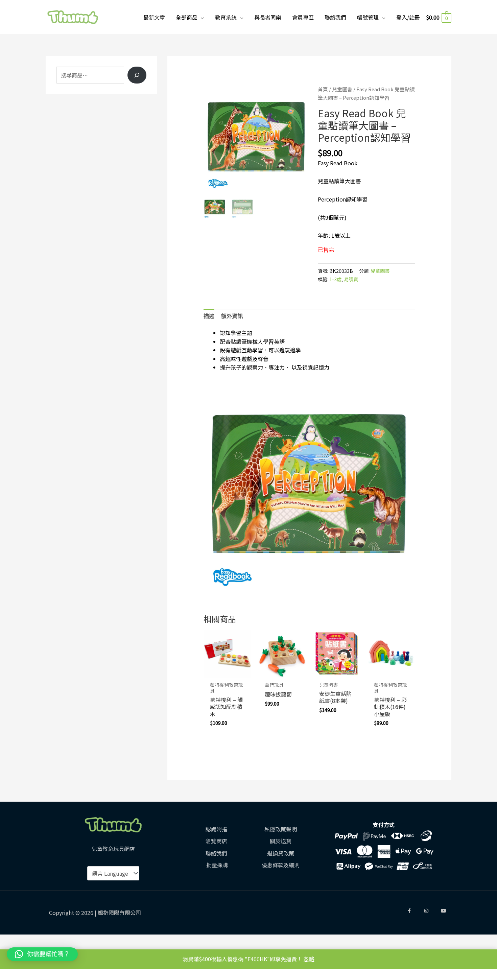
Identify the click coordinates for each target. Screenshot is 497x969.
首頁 (323, 89)
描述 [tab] (209, 316)
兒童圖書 (342, 89)
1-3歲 (335, 279)
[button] (42, 954)
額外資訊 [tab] (232, 316)
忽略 (309, 959)
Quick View (227, 671)
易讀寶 (351, 279)
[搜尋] (136, 75)
